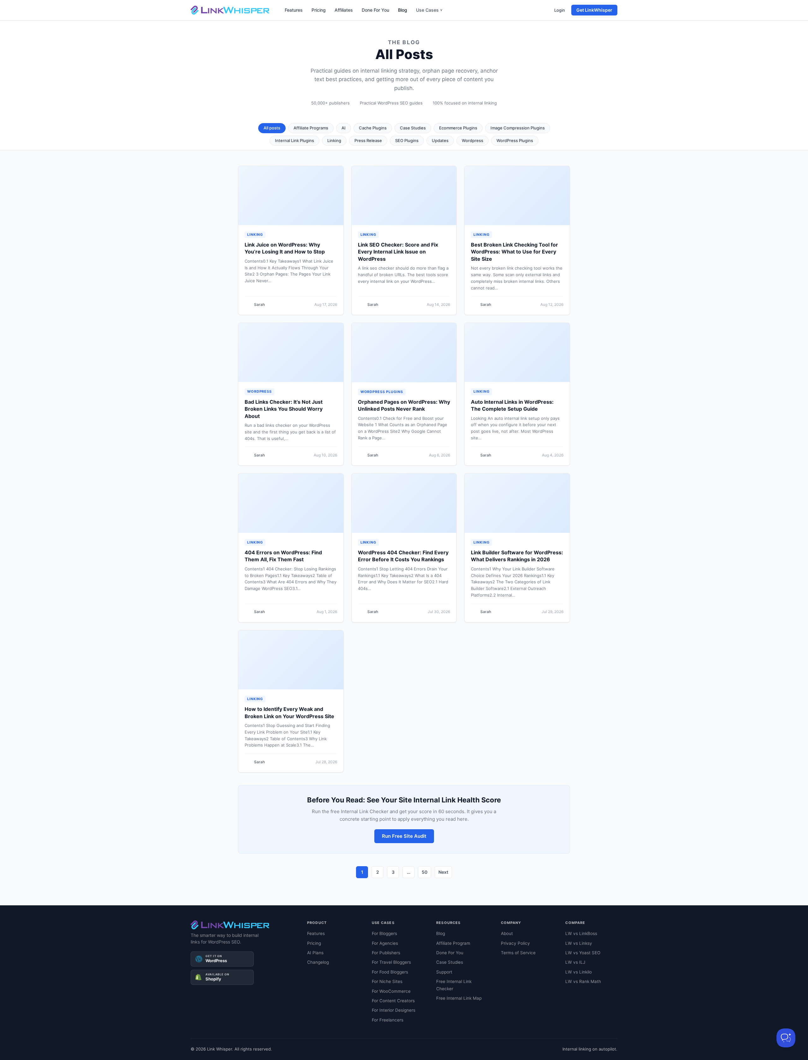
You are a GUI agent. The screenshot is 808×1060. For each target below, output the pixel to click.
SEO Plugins (407, 140)
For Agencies (385, 943)
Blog (402, 10)
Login (559, 10)
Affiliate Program (453, 943)
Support (444, 971)
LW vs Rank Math (583, 981)
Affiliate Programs (311, 127)
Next (443, 872)
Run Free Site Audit (404, 836)
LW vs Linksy (578, 943)
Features (294, 10)
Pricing (319, 10)
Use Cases (429, 10)
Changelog (318, 962)
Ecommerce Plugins (458, 127)
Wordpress (472, 140)
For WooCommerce (391, 991)
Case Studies (413, 127)
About (507, 933)
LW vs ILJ (575, 962)
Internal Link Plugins (294, 140)
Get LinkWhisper (594, 10)
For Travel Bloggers (391, 962)
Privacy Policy (515, 943)
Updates (440, 140)
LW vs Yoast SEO (582, 952)
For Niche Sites (387, 981)
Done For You (375, 10)
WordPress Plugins (514, 140)
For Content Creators (393, 1000)
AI (344, 127)
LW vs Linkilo (578, 971)
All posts (272, 127)
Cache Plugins (373, 127)
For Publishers (386, 952)
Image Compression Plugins (517, 127)
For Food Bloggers (390, 971)
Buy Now (474, 1045)
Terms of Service (518, 952)
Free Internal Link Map (459, 998)
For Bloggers (384, 933)
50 (424, 872)
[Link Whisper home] (230, 10)
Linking (334, 140)
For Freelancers (387, 1019)
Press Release (368, 140)
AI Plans (315, 952)
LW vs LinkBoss (581, 933)
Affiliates (344, 10)
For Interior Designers (393, 1010)
